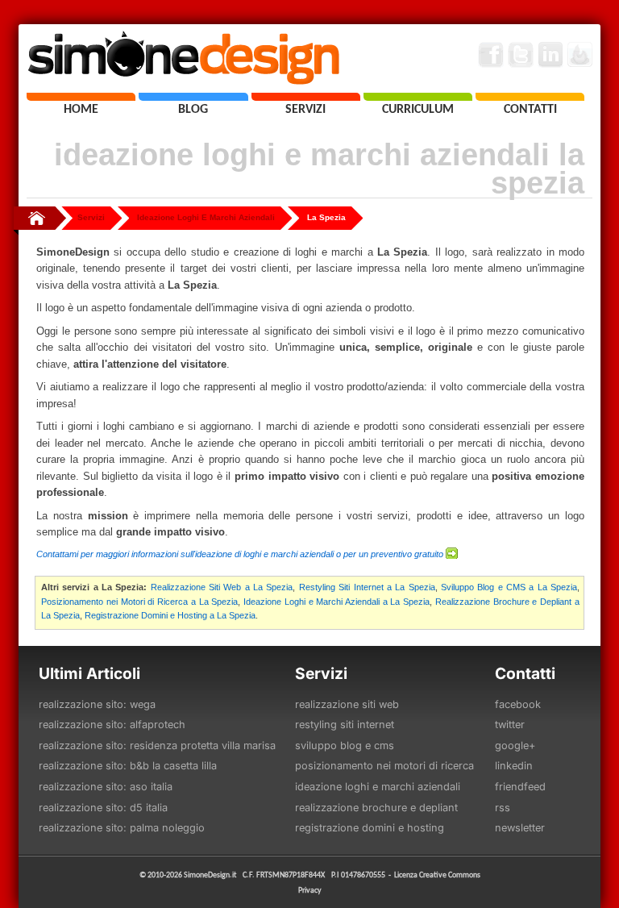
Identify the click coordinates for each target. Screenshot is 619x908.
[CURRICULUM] (418, 97)
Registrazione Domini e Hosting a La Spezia (170, 615)
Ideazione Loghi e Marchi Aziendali (377, 787)
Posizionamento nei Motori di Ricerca (384, 766)
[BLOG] (193, 97)
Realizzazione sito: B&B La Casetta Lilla (128, 766)
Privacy (310, 890)
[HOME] (81, 97)
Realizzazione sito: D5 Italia (103, 808)
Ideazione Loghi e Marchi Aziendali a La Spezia (336, 601)
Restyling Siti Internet (344, 724)
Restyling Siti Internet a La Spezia (367, 587)
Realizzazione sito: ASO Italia (105, 787)
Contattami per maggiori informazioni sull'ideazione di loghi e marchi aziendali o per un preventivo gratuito (239, 554)
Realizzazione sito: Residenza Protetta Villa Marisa (157, 745)
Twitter (510, 724)
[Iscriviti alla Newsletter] (580, 55)
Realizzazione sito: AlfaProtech (112, 724)
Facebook (518, 704)
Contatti (525, 673)
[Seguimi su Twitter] (521, 55)
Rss (502, 808)
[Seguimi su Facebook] (491, 55)
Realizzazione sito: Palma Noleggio (122, 828)
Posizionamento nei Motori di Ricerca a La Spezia (139, 601)
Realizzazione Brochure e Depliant (376, 808)
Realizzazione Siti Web (347, 704)
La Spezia (326, 217)
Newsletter (520, 828)
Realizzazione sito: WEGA (97, 704)
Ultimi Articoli (89, 673)
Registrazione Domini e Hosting (369, 828)
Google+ (515, 745)
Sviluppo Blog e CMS (344, 745)
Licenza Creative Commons (437, 874)
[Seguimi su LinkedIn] (550, 55)
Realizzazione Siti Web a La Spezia (222, 587)
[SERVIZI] (305, 97)
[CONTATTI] (530, 97)
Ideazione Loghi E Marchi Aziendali (206, 217)
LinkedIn (514, 766)
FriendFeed (520, 787)
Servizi (91, 217)
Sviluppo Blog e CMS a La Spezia (509, 587)
